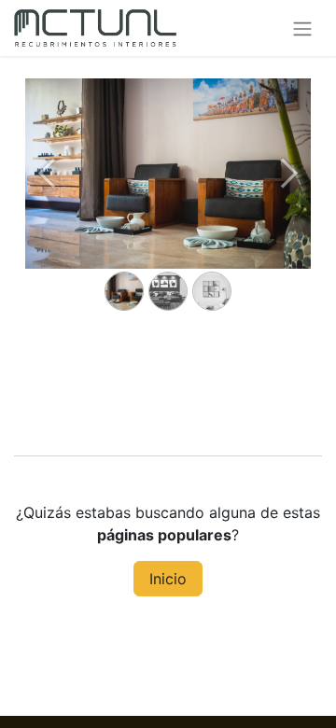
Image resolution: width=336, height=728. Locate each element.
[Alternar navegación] (302, 28)
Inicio (168, 578)
